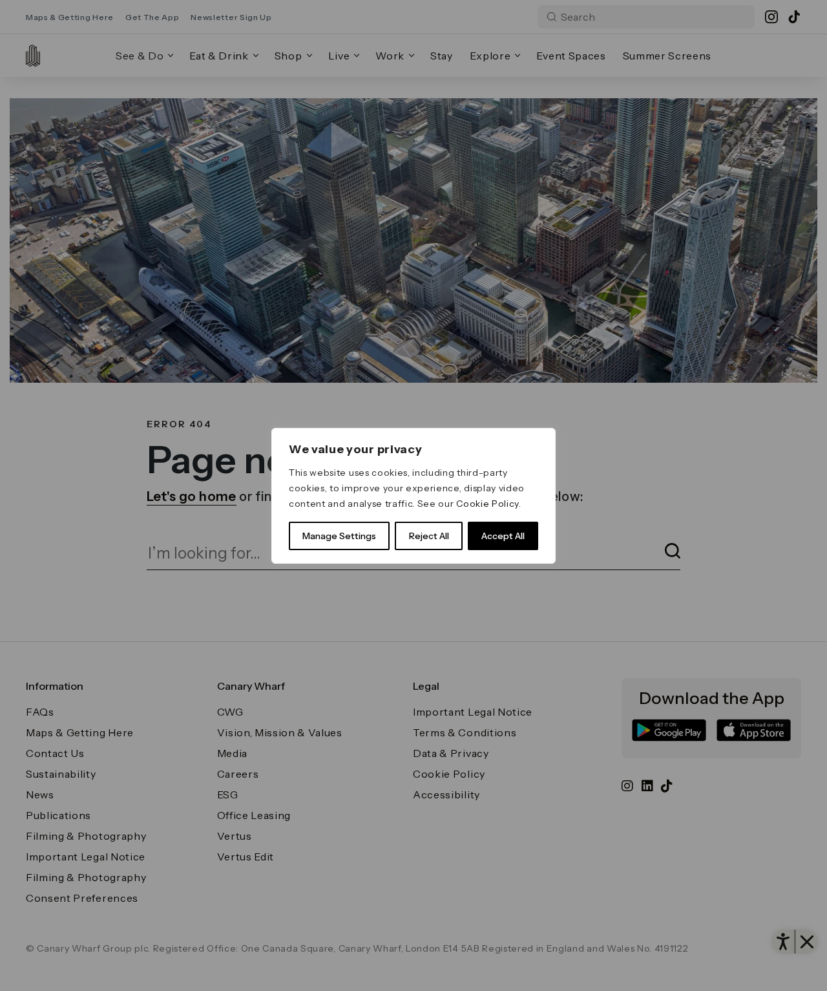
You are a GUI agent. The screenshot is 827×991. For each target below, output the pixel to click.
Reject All (429, 536)
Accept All (503, 536)
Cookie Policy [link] (487, 503)
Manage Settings (339, 536)
